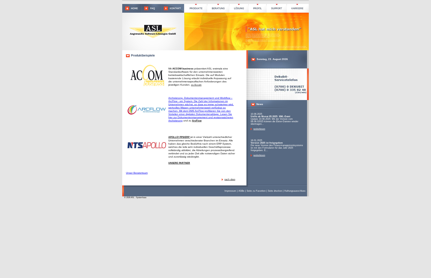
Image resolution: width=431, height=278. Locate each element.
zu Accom (196, 85)
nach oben (229, 179)
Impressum (230, 191)
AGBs (241, 191)
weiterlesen (259, 129)
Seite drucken (275, 191)
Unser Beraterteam (137, 172)
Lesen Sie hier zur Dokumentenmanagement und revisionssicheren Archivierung (200, 117)
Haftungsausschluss (295, 191)
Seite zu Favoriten (256, 191)
